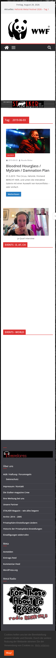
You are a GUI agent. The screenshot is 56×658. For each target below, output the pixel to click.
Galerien (10, 155)
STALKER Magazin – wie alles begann (21, 510)
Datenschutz (12, 479)
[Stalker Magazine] (6, 47)
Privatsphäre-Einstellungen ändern (20, 522)
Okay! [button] (9, 653)
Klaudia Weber (27, 160)
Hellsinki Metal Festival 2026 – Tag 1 (32, 9)
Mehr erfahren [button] (42, 645)
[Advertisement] (28, 75)
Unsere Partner (10, 504)
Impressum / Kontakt (13, 486)
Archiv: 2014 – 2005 (12, 516)
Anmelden (8, 551)
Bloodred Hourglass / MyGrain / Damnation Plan (27, 168)
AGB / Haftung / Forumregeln (17, 474)
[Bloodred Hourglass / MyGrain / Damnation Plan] (28, 141)
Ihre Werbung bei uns (13, 498)
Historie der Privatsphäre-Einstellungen (22, 528)
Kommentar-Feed (11, 564)
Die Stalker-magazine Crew (16, 492)
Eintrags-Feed (10, 557)
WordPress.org (10, 570)
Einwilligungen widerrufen (16, 534)
